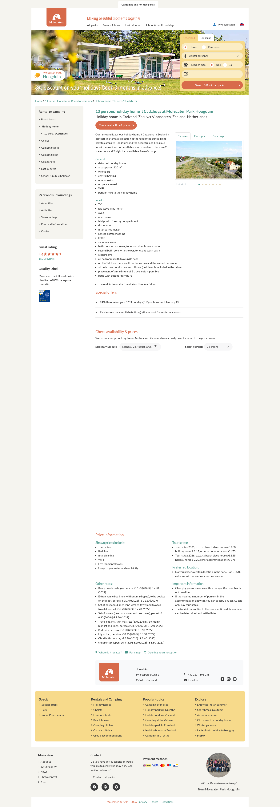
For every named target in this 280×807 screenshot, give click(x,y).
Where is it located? (110, 652)
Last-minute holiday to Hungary (215, 730)
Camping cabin (50, 147)
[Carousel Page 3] (206, 184)
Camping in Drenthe (157, 735)
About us (46, 761)
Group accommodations (107, 735)
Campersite (48, 161)
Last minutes (132, 25)
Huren (193, 47)
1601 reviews (46, 258)
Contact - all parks (103, 777)
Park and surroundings (55, 195)
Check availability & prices (114, 125)
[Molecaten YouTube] (116, 787)
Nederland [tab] (188, 37)
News (44, 771)
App (43, 782)
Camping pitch (49, 154)
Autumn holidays (207, 715)
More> (201, 735)
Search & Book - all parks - (210, 85)
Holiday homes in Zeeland (160, 730)
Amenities (47, 203)
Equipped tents (102, 715)
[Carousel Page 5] (213, 184)
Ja (230, 64)
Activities (46, 210)
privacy (143, 802)
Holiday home (50, 126)
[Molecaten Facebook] (223, 679)
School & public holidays (160, 25)
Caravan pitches (102, 730)
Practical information (54, 224)
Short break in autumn (210, 709)
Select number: (202, 348)
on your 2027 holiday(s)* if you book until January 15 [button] (139, 302)
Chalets (97, 709)
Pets (44, 709)
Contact (46, 231)
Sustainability (49, 766)
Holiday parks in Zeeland (160, 715)
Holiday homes (102, 704)
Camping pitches (103, 725)
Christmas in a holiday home (214, 720)
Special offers (50, 704)
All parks (92, 25)
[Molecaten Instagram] (229, 679)
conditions (168, 802)
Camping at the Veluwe (159, 720)
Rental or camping (52, 112)
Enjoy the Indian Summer (212, 704)
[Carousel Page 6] (216, 184)
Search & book (111, 25)
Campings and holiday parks (138, 4)
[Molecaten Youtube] (235, 679)
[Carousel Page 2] (202, 184)
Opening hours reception (162, 652)
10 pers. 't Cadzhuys (56, 133)
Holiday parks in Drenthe (160, 709)
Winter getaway (206, 725)
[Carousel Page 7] (220, 184)
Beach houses (101, 720)
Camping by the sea (156, 704)
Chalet (45, 140)
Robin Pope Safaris (53, 715)
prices (155, 802)
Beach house (48, 119)
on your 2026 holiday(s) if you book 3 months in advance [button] (140, 312)
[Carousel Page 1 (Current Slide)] (199, 184)
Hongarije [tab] (205, 37)
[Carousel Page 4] (209, 184)
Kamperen (213, 47)
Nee (218, 64)
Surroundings (49, 217)
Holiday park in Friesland (160, 725)
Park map (135, 652)
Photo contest (49, 776)
